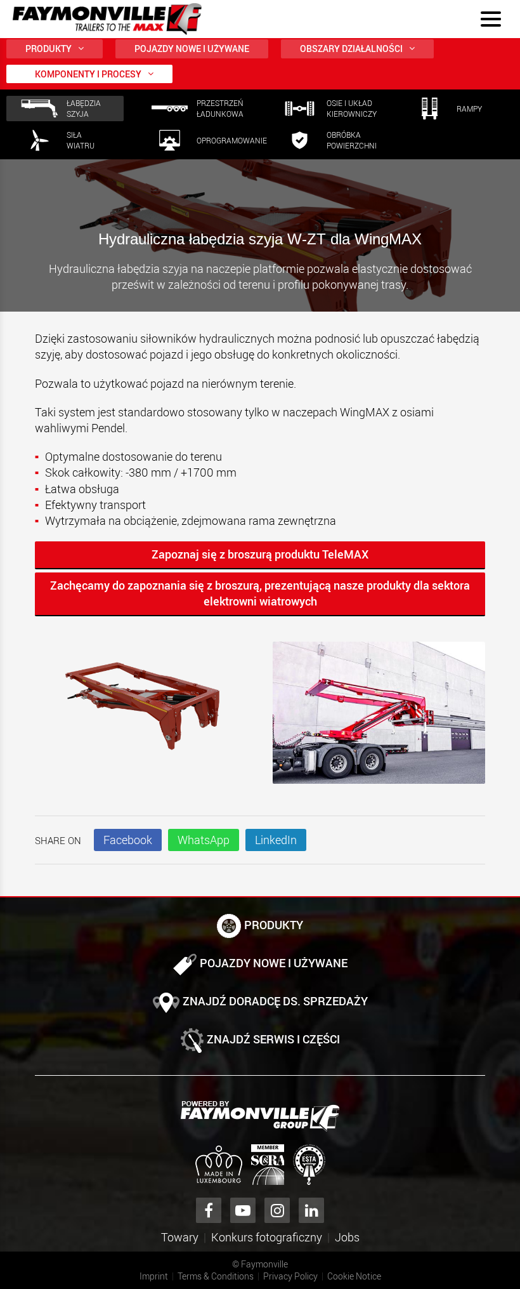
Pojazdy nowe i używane (191, 49)
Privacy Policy (290, 1276)
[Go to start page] (107, 19)
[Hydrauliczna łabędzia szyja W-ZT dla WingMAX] (141, 708)
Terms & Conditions (216, 1276)
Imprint (154, 1276)
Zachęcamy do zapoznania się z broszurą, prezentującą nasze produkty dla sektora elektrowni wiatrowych (260, 593)
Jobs (347, 1237)
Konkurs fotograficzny (266, 1237)
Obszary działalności (351, 49)
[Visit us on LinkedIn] (311, 1210)
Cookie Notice (354, 1276)
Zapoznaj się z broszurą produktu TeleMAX (260, 554)
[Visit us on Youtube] (243, 1210)
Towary (179, 1237)
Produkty (48, 49)
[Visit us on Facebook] (208, 1210)
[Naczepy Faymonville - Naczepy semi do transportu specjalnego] (260, 1116)
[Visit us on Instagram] (277, 1210)
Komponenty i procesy (88, 74)
